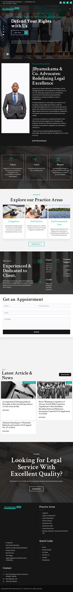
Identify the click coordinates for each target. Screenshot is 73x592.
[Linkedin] (67, 3)
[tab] (4, 54)
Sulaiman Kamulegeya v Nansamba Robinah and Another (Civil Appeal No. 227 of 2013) (16, 425)
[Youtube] (71, 3)
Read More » (6, 410)
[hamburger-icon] (70, 9)
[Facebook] (61, 3)
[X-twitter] (64, 3)
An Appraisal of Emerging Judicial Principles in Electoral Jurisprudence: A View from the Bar (17, 404)
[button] (61, 54)
